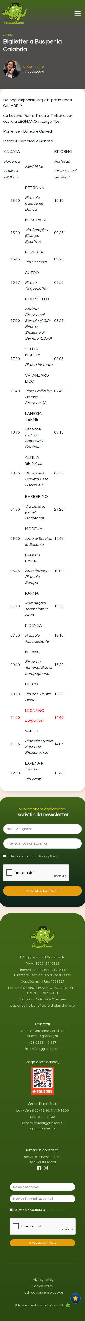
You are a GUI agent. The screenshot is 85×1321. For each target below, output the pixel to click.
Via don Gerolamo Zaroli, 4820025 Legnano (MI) (42, 1033)
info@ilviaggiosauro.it (43, 1049)
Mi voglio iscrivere (43, 891)
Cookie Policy (42, 1286)
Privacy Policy (48, 856)
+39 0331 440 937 (42, 1042)
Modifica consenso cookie (42, 1292)
